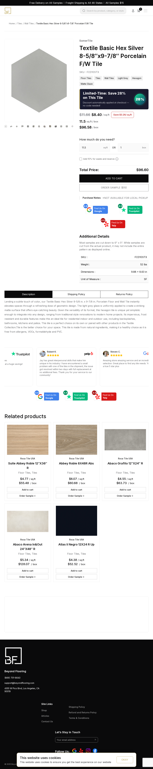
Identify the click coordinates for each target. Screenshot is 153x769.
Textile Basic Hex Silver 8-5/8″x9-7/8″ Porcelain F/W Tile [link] (64, 23)
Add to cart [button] (27, 489)
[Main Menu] (146, 11)
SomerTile (85, 40)
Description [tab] (28, 294)
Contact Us (47, 721)
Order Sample (26, 496)
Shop (44, 710)
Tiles (19, 23)
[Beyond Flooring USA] (7, 10)
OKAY (124, 759)
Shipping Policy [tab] (76, 294)
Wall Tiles (29, 23)
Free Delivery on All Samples (46, 2)
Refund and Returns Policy (83, 712)
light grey (123, 78)
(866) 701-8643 (12, 677)
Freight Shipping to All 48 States (84, 2)
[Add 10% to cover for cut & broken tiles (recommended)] (116, 158)
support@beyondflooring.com (19, 683)
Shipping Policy (77, 707)
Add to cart (114, 178)
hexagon (136, 78)
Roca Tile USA (27, 458)
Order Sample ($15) (114, 187)
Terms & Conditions (79, 718)
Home (12, 23)
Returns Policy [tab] (124, 294)
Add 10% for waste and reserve (99, 159)
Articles (45, 716)
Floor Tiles (86, 78)
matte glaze (87, 84)
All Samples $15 (114, 2)
